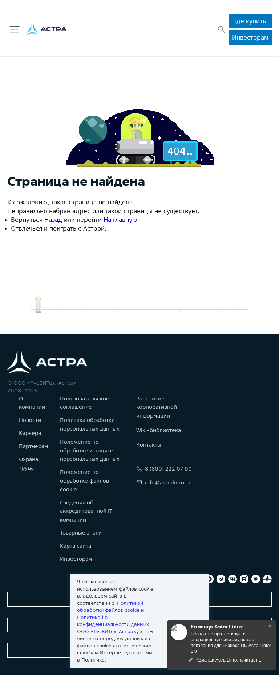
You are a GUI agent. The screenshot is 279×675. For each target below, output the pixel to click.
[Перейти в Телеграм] (221, 579)
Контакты (148, 445)
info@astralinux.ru (168, 482)
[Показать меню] (14, 29)
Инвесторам (250, 37)
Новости (30, 420)
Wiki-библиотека (158, 430)
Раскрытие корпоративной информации (156, 407)
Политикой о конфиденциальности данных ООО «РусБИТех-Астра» (113, 624)
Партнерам (33, 446)
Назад (53, 219)
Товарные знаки (81, 533)
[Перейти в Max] (209, 579)
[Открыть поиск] (221, 29)
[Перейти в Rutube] (244, 579)
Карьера (30, 433)
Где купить (250, 20)
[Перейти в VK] (232, 579)
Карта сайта (75, 546)
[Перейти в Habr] (255, 579)
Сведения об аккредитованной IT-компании (87, 511)
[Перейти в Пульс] (267, 579)
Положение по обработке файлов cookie (84, 480)
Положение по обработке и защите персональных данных (90, 450)
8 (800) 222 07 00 (168, 469)
